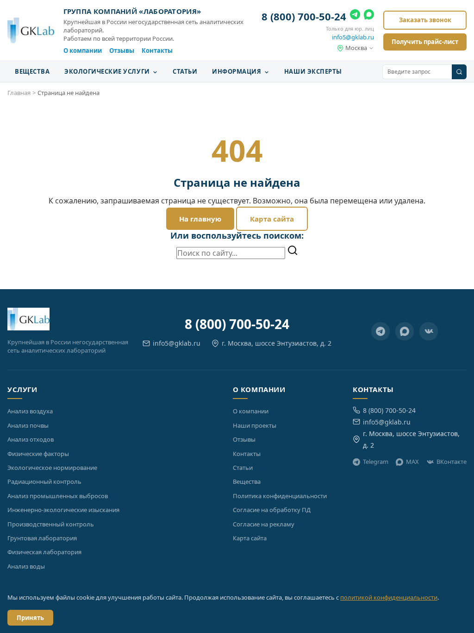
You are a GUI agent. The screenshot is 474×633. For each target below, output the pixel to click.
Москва (356, 48)
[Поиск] (459, 71)
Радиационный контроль (44, 481)
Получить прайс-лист (425, 42)
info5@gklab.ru (353, 37)
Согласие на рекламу (263, 524)
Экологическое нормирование (52, 467)
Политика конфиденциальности (280, 496)
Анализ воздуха (30, 411)
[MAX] (369, 16)
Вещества (32, 71)
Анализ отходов (30, 439)
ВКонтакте (452, 461)
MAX (412, 461)
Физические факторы (38, 453)
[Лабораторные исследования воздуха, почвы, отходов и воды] (30, 30)
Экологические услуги (107, 71)
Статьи (185, 71)
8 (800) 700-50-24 (304, 16)
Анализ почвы (28, 425)
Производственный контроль (50, 524)
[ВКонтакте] (428, 331)
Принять (30, 618)
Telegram (375, 461)
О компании (82, 50)
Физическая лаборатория (44, 552)
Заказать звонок (425, 20)
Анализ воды (26, 566)
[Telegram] (355, 16)
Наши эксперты (313, 71)
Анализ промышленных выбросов (57, 496)
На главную (200, 218)
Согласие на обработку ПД (272, 510)
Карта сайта (272, 218)
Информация (237, 71)
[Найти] (292, 251)
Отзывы (121, 50)
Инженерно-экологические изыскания (63, 510)
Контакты (157, 50)
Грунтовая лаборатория (42, 538)
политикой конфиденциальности (388, 597)
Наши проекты (254, 425)
